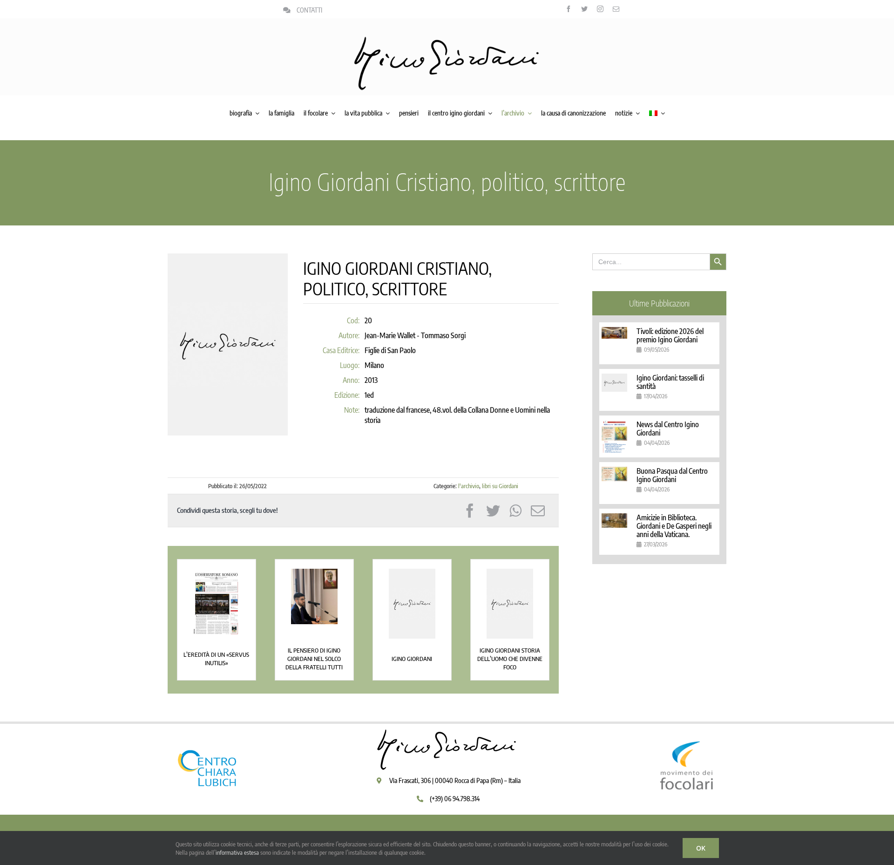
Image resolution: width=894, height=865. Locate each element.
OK (700, 848)
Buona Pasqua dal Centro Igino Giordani (672, 475)
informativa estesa (237, 852)
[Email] (537, 510)
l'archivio (468, 486)
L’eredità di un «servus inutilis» (216, 659)
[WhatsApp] (515, 510)
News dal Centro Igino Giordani (668, 428)
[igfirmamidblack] (447, 40)
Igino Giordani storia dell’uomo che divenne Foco (509, 659)
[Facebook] (469, 510)
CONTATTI (309, 10)
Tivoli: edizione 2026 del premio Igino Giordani (670, 335)
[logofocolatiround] (686, 732)
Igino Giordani (412, 658)
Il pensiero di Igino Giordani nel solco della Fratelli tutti (314, 659)
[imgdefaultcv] (412, 603)
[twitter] (584, 9)
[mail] (616, 9)
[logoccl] (207, 732)
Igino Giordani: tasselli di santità (670, 382)
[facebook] (568, 9)
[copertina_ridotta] (216, 603)
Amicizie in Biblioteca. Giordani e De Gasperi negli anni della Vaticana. (674, 526)
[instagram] (600, 9)
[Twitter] (493, 510)
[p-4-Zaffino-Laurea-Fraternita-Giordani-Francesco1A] (314, 595)
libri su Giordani (500, 486)
